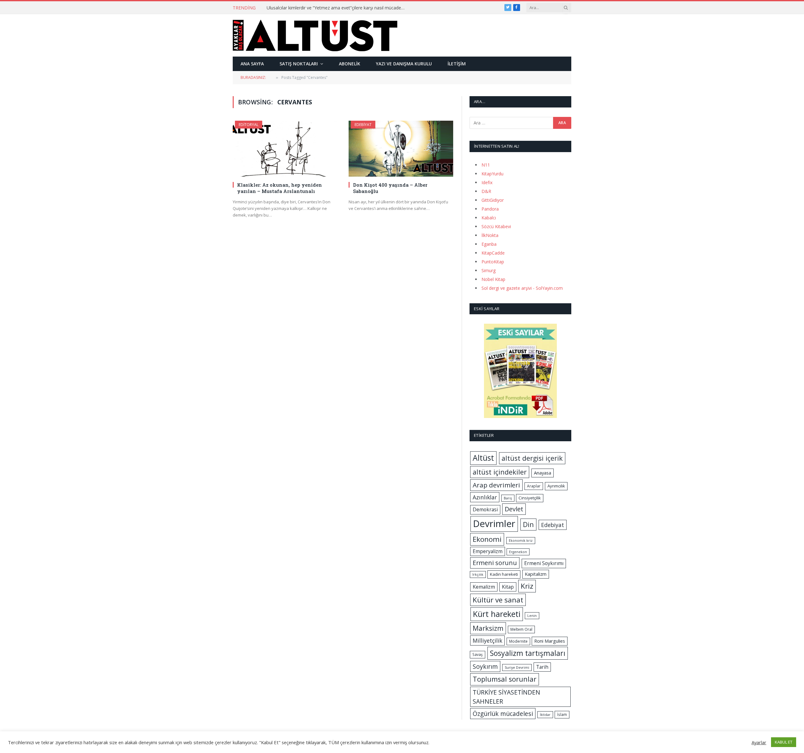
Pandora (490, 209)
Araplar (534, 486)
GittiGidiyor (492, 200)
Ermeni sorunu (495, 562)
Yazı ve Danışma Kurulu (404, 64)
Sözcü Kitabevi (496, 226)
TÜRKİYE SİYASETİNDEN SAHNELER (506, 697)
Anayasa (542, 473)
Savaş (477, 654)
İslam (562, 714)
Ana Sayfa (252, 64)
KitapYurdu (492, 174)
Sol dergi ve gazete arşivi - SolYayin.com (522, 288)
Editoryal (248, 124)
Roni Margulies (549, 641)
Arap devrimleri (496, 485)
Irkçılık (477, 574)
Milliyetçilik (487, 640)
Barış (508, 498)
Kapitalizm (535, 574)
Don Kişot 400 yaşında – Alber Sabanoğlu (390, 188)
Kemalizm (484, 586)
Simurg (488, 270)
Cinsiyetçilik (530, 498)
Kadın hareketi (504, 574)
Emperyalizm (488, 551)
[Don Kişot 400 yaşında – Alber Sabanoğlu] (401, 148)
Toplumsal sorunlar (504, 679)
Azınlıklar (485, 497)
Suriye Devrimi (517, 667)
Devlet (514, 509)
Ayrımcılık (556, 486)
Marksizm (488, 628)
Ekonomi (487, 539)
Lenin (532, 615)
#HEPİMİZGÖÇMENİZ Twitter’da (299, 8)
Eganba (489, 244)
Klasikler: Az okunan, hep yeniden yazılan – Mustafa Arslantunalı (279, 188)
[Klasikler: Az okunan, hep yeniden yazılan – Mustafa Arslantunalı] (285, 148)
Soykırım (485, 666)
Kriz (527, 586)
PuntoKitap (492, 262)
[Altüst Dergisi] (315, 35)
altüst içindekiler (500, 471)
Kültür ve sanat (498, 600)
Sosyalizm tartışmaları (527, 653)
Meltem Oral (521, 629)
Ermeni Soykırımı (543, 563)
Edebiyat (363, 124)
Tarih (542, 666)
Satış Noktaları (299, 64)
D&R (486, 191)
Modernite (518, 641)
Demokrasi (485, 509)
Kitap (508, 586)
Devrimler (494, 523)
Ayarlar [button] (759, 742)
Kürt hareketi (496, 613)
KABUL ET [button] (783, 742)
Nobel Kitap (493, 279)
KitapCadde (493, 253)
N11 (485, 165)
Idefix (486, 182)
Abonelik (349, 64)
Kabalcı (488, 218)
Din (528, 524)
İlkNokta (489, 235)
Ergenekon (518, 552)
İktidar (545, 714)
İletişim (457, 64)
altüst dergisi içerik (532, 458)
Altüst (483, 458)
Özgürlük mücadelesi (503, 713)
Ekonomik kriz (521, 540)
